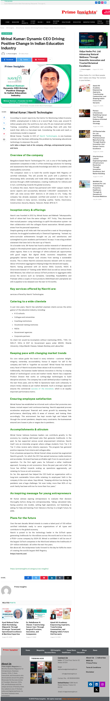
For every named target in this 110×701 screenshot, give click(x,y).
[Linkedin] (96, 684)
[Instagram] (102, 684)
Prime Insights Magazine (10, 666)
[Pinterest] (4, 134)
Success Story (56, 22)
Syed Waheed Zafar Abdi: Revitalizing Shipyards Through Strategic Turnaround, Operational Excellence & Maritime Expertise (12, 628)
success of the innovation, (42, 389)
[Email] (4, 139)
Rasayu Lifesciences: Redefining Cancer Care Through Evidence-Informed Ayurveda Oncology (100, 117)
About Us (90, 658)
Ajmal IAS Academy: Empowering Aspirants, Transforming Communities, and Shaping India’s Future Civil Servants (60, 628)
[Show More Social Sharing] (50, 60)
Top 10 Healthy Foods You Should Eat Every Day (32, 2)
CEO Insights (25, 22)
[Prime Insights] (51, 12)
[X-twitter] (96, 689)
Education (77, 22)
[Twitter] (4, 123)
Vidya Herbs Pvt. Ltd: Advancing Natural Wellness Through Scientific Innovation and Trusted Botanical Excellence (92, 58)
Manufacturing (89, 22)
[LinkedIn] (4, 128)
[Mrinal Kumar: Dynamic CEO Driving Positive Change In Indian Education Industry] (36, 84)
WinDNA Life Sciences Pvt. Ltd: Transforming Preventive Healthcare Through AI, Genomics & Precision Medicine (100, 189)
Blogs (40, 22)
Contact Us (63, 658)
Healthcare (66, 22)
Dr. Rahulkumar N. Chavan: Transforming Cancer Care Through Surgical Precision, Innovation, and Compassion (35, 628)
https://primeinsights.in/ (71, 699)
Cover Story (33, 22)
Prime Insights (12, 53)
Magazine (15, 22)
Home (7, 22)
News (48, 22)
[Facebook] (4, 117)
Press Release (100, 22)
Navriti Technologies (48, 136)
